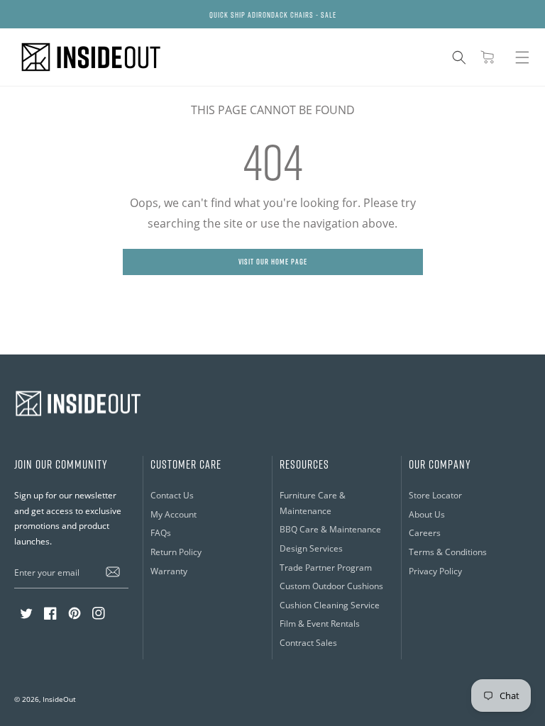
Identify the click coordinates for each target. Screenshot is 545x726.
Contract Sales (308, 643)
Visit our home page (272, 261)
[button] (459, 57)
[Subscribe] (112, 572)
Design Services (311, 548)
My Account (173, 514)
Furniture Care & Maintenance (313, 503)
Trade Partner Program (326, 568)
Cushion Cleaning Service (330, 605)
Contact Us (172, 495)
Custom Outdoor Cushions (331, 586)
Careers (425, 533)
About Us (427, 514)
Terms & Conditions (448, 552)
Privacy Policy (435, 571)
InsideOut (59, 699)
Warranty (168, 571)
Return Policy (176, 552)
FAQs (160, 533)
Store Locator (435, 495)
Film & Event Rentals (320, 624)
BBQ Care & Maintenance (330, 529)
